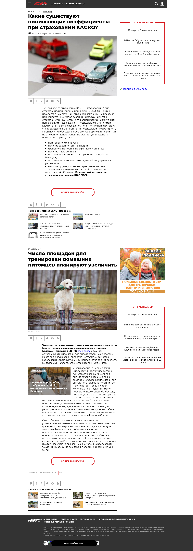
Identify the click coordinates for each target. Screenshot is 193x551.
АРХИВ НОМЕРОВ (51, 519)
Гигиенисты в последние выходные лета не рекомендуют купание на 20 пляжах (142, 75)
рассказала (84, 351)
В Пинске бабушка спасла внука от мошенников (142, 41)
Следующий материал (74, 543)
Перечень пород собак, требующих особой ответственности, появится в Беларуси (47, 496)
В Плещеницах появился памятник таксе (51, 503)
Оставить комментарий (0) (72, 192)
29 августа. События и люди (142, 30)
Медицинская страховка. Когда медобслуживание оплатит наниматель (99, 226)
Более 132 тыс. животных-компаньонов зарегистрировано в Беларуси (100, 495)
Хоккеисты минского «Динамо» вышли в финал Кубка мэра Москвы (142, 64)
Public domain (34, 331)
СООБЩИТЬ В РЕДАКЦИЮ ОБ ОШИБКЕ (59, 522)
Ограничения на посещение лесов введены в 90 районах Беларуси (142, 53)
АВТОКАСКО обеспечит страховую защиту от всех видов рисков (54, 226)
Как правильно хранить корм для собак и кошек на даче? (99, 503)
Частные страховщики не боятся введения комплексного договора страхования (54, 235)
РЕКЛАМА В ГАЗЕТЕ (87, 519)
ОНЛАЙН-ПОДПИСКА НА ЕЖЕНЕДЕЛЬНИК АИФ (117, 519)
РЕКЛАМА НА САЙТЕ (69, 519)
